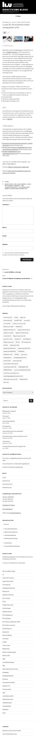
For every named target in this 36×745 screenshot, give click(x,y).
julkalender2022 (9, 348)
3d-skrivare (7, 317)
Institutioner (8, 543)
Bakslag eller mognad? (9, 411)
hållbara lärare (8, 342)
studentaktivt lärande (10, 364)
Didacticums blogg (15, 9)
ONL (4, 665)
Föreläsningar (7, 608)
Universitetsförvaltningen (12, 546)
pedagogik (7, 357)
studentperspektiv (11, 187)
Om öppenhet (7, 426)
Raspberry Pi (6, 686)
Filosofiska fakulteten (10, 529)
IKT (18, 342)
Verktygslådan (7, 706)
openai (24, 354)
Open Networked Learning (10, 669)
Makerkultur (6, 649)
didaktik (19, 326)
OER (22, 185)
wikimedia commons (10, 379)
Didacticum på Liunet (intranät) (12, 730)
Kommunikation (7, 635)
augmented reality (8, 581)
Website (5, 244)
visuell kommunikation (11, 373)
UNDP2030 (7, 370)
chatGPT (18, 320)
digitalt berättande (21, 333)
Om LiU (6, 524)
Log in (4, 477)
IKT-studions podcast (9, 625)
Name (5, 227)
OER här (9, 119)
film (15, 184)
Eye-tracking (6, 598)
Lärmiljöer (6, 638)
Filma (7, 181)
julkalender (21, 184)
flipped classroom (19, 336)
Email (5, 236)
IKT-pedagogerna (8, 615)
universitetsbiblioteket (22, 370)
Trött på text (6, 441)
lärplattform (7, 354)
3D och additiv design (9, 571)
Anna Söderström (23, 22)
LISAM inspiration (12, 52)
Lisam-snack (6, 645)
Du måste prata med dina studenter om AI (15, 436)
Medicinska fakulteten (11, 532)
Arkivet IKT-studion (8, 578)
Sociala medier (7, 689)
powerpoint (17, 360)
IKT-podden (26, 342)
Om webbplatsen (8, 509)
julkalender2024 (9, 351)
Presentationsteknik (9, 682)
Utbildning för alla (8, 699)
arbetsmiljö (7, 320)
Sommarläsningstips (9, 421)
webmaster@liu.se (15, 513)
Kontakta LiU (6, 505)
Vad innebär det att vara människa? (13, 431)
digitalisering (8, 333)
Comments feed (7, 484)
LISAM (29, 184)
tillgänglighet (24, 187)
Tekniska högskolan (10, 535)
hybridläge (27, 339)
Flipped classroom (8, 605)
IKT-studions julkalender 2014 (11, 622)
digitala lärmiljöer (9, 330)
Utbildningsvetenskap (10, 538)
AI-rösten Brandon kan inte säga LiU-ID (14, 446)
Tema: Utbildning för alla (10, 734)
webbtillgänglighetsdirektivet (16, 188)
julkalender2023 (24, 348)
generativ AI (7, 339)
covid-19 (6, 323)
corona (27, 320)
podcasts (5, 679)
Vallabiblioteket (7, 703)
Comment (6, 204)
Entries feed (6, 481)
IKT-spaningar (7, 618)
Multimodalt (6, 655)
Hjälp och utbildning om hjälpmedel (18, 167)
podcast (7, 360)
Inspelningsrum (7, 628)
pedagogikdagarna (20, 357)
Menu (19, 16)
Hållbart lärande (7, 611)
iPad (5, 345)
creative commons (18, 323)
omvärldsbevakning (8, 662)
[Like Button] (5, 32)
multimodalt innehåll (13, 185)
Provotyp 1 (6, 416)
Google (18, 339)
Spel (4, 692)
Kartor (13, 505)
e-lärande (7, 336)
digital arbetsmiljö (24, 330)
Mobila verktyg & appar (9, 652)
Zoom (6, 382)
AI (16, 317)
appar (22, 317)
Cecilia (5, 467)
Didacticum (9, 184)
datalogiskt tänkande (9, 588)
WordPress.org (7, 487)
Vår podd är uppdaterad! (22, 464)
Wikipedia (23, 379)
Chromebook (6, 584)
